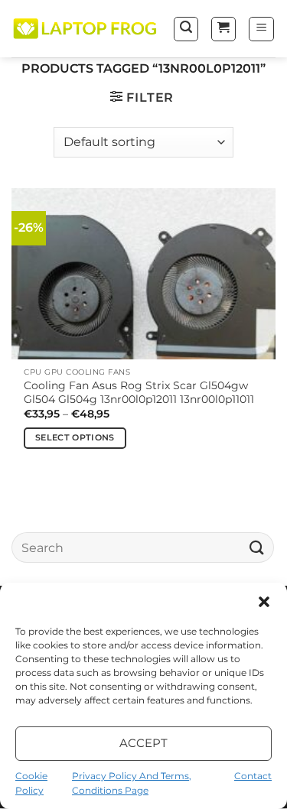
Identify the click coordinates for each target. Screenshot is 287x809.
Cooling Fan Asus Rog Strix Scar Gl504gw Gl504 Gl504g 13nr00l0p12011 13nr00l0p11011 (139, 392)
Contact (253, 775)
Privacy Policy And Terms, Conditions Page (131, 783)
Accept (143, 743)
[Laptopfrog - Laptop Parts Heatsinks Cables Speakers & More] (86, 29)
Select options (75, 437)
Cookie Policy (31, 783)
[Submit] (257, 548)
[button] (264, 601)
